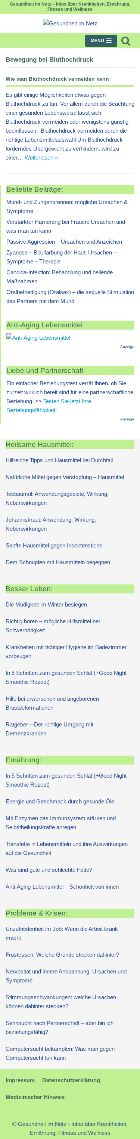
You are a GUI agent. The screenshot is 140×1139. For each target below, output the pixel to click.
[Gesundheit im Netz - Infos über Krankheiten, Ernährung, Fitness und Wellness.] (70, 23)
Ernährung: (23, 760)
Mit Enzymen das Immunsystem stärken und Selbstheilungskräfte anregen (61, 822)
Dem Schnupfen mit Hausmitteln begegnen (58, 562)
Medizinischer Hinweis (35, 1097)
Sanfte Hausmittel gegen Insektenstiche (54, 545)
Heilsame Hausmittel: (40, 444)
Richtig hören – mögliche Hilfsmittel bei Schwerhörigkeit (53, 625)
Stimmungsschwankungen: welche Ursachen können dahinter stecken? (61, 1001)
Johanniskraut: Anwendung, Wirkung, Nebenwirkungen (51, 524)
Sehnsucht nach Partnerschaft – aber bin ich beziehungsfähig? (59, 1027)
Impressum (20, 1080)
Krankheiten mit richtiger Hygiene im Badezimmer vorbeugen (66, 651)
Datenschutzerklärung (71, 1080)
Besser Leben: (29, 589)
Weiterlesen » (41, 157)
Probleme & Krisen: (37, 913)
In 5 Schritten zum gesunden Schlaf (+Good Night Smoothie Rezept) (66, 677)
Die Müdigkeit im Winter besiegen (46, 604)
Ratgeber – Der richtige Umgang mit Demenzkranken (49, 729)
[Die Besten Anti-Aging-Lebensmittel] (38, 337)
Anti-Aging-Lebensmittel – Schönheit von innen (62, 886)
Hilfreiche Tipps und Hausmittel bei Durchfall (59, 460)
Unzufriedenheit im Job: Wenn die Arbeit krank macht (62, 933)
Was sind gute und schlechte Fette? (49, 870)
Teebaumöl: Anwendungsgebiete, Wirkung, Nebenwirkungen (57, 498)
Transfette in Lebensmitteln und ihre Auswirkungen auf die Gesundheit (67, 848)
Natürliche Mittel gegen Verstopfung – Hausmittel (65, 477)
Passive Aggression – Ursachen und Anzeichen (64, 241)
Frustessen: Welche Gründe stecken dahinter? (62, 954)
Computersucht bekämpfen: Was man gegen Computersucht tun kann (60, 1053)
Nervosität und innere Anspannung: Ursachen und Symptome (66, 976)
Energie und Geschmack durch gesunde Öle (60, 801)
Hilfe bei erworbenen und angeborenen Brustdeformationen (52, 703)
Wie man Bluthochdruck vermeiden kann (57, 79)
